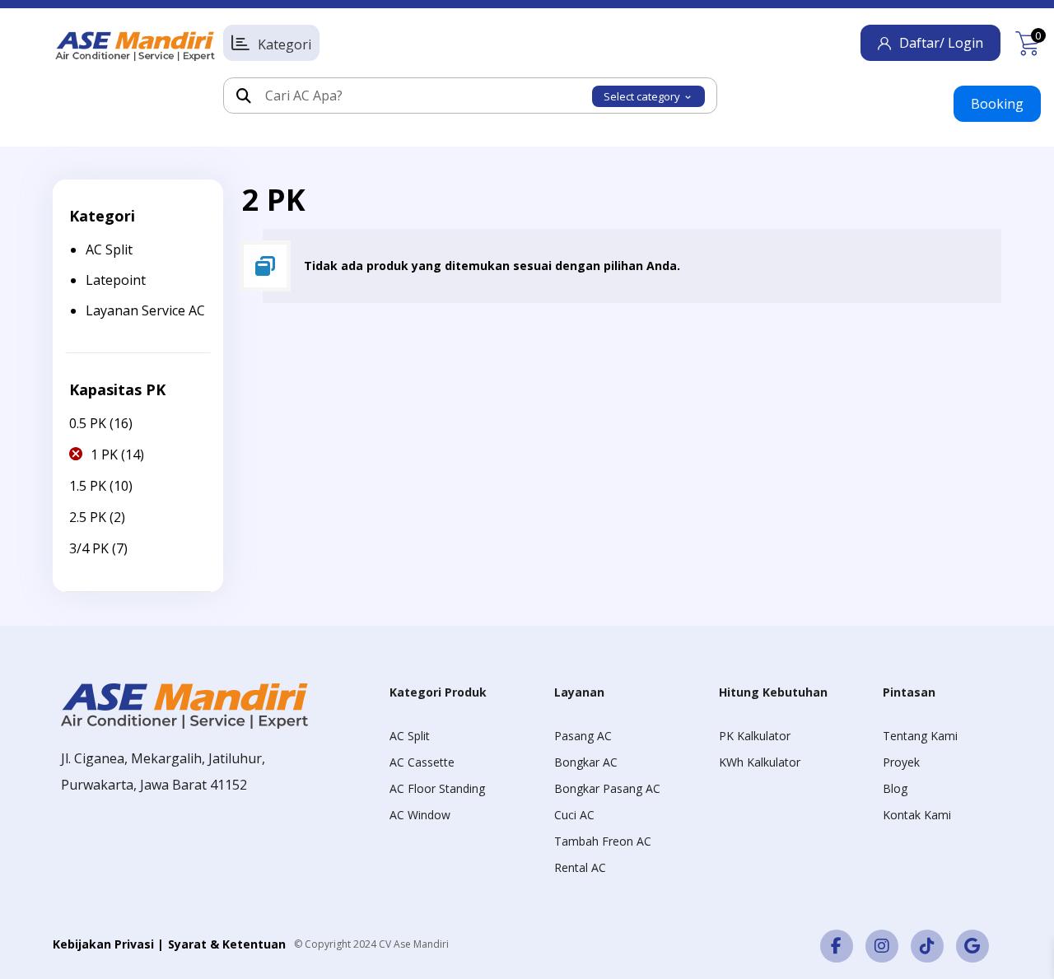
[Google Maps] (972, 946)
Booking (997, 104)
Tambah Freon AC (602, 841)
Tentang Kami (920, 736)
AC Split (109, 249)
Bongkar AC (586, 762)
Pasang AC (583, 736)
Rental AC (580, 867)
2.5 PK (87, 517)
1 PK (104, 454)
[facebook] (836, 946)
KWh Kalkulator (759, 762)
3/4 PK (89, 548)
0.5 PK (87, 423)
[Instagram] (881, 946)
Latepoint (116, 280)
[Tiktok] (927, 946)
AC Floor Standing (437, 788)
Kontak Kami (917, 815)
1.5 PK (87, 486)
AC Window (419, 815)
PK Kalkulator (754, 736)
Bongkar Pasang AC (607, 788)
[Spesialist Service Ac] (135, 46)
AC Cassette (422, 762)
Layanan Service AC (145, 310)
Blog (895, 788)
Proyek (901, 762)
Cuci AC (574, 815)
